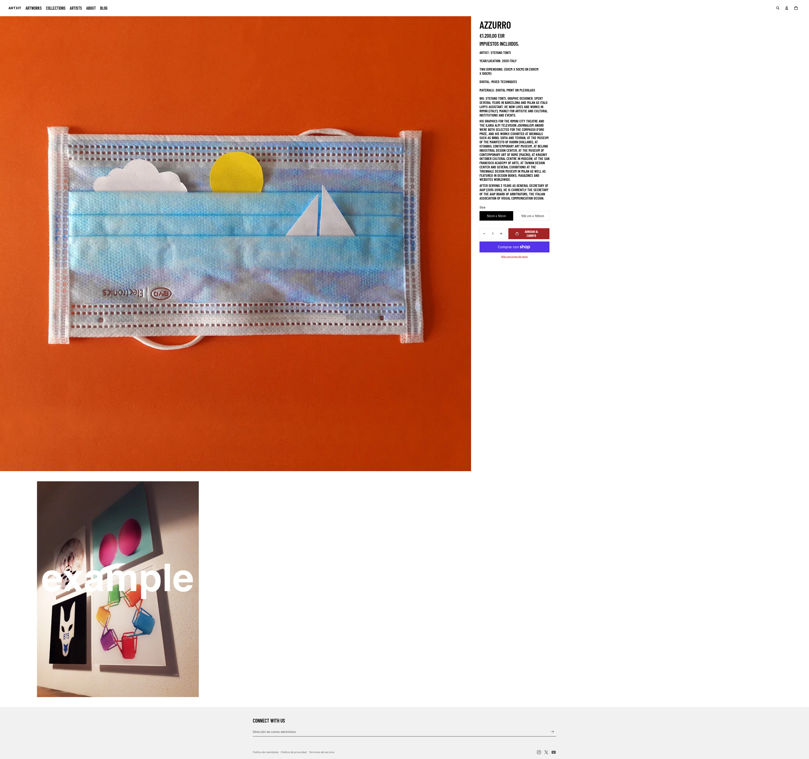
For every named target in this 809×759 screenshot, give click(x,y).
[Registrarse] (552, 731)
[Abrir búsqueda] (777, 8)
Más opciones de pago (514, 256)
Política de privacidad (294, 752)
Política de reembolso (266, 752)
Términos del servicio (321, 752)
